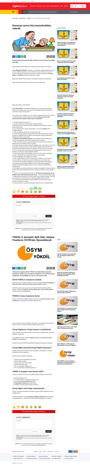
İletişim (44, 451)
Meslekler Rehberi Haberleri (71, 456)
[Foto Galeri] (77, 1)
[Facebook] (13, 56)
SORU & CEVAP (22, 18)
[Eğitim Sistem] (20, 6)
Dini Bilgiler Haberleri (30, 456)
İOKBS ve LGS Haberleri (19, 456)
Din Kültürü (29, 18)
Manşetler (17, 1)
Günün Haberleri (23, 1)
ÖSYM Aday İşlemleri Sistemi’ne (32, 343)
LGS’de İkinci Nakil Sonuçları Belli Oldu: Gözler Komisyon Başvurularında (43, 11)
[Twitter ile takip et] (73, 451)
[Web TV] (74, 1)
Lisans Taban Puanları (18, 458)
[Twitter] (16, 56)
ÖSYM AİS (16, 378)
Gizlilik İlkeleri (50, 451)
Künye (40, 451)
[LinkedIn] (19, 56)
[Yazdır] (25, 56)
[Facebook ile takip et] (70, 451)
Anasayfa (16, 18)
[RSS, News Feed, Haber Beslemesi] (76, 451)
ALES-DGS (39, 6)
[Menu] (72, 6)
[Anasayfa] (13, 1)
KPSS (61, 6)
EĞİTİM (66, 6)
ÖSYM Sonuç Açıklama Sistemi (24, 299)
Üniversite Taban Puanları (44, 458)
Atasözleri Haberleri (43, 456)
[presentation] (16, 12)
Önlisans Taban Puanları (31, 458)
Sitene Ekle (33, 1)
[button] (48, 56)
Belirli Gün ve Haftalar (56, 456)
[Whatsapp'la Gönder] (22, 56)
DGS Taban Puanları (69, 458)
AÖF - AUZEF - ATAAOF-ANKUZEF (51, 6)
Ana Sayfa (32, 6)
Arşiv (28, 1)
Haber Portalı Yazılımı (18, 463)
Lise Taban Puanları (56, 458)
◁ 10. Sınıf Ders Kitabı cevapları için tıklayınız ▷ (34, 196)
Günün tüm (73, 11)
